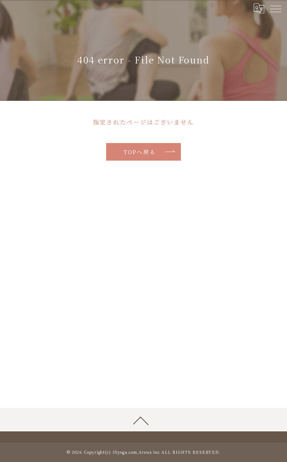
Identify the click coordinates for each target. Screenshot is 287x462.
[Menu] (275, 8)
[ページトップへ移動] (140, 420)
